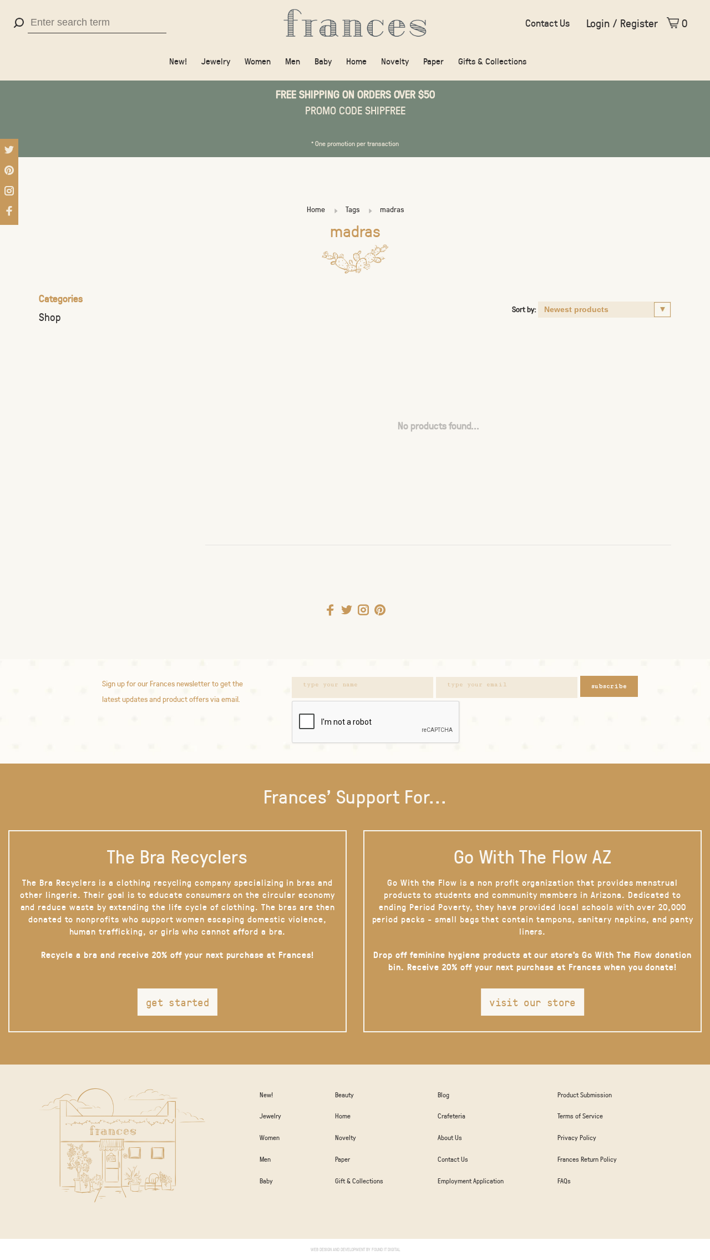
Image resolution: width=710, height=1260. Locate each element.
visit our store (532, 1002)
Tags (352, 209)
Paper (433, 61)
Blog (443, 1094)
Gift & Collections (359, 1180)
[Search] (20, 23)
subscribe (609, 686)
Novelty (395, 61)
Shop (50, 317)
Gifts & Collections (492, 61)
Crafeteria (451, 1115)
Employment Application (471, 1180)
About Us (450, 1137)
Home (356, 61)
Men (292, 61)
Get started (177, 1002)
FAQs (564, 1180)
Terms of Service (580, 1115)
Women (258, 61)
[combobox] (97, 22)
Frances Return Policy (587, 1158)
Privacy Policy (576, 1137)
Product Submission (584, 1094)
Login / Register (622, 23)
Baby (323, 61)
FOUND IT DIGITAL (386, 1249)
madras (392, 209)
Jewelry (215, 61)
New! (178, 61)
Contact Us (547, 22)
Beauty (344, 1094)
